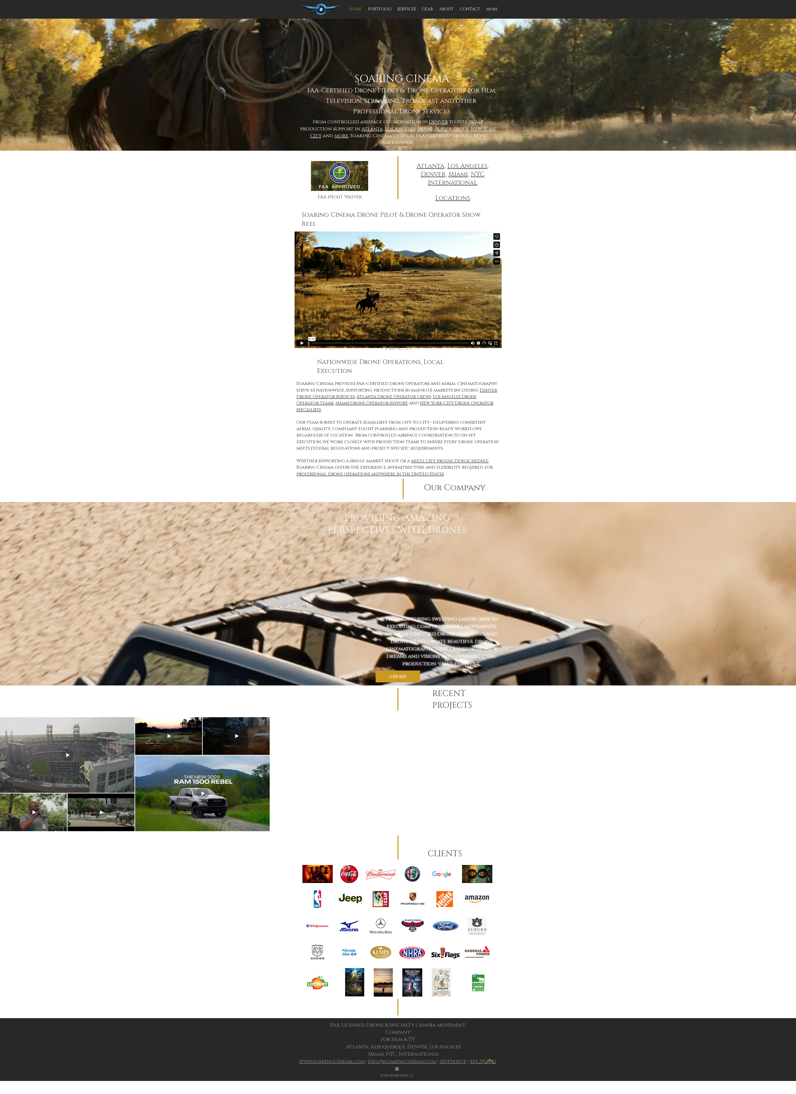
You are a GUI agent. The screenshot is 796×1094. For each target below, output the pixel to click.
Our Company (454, 487)
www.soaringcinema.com (331, 1061)
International (452, 182)
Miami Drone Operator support (371, 403)
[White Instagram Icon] (397, 1069)
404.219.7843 (483, 1061)
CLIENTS (444, 853)
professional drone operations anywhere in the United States (370, 474)
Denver (438, 122)
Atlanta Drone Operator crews (394, 397)
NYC (478, 174)
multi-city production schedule (449, 461)
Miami (424, 129)
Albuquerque (451, 129)
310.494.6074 (452, 1061)
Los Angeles (400, 129)
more (341, 136)
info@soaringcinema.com (402, 1061)
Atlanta (372, 129)
